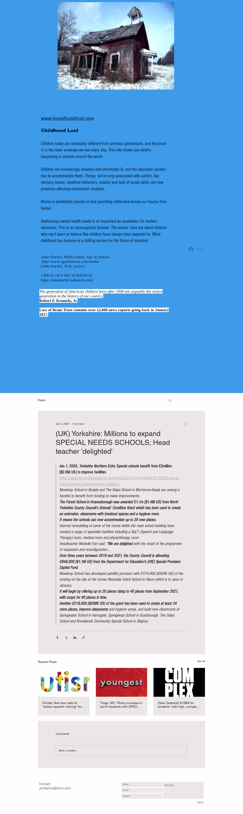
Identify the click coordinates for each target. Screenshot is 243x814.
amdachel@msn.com (55, 788)
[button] (169, 400)
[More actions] (185, 424)
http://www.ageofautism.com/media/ (70, 261)
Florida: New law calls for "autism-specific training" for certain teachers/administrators (61, 704)
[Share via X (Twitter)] (66, 637)
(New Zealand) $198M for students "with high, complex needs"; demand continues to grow (178, 704)
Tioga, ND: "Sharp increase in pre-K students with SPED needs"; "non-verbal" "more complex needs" (121, 704)
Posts (41, 400)
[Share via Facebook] (57, 637)
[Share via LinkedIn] (74, 637)
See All (201, 661)
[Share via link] (83, 637)
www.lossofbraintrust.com (67, 118)
